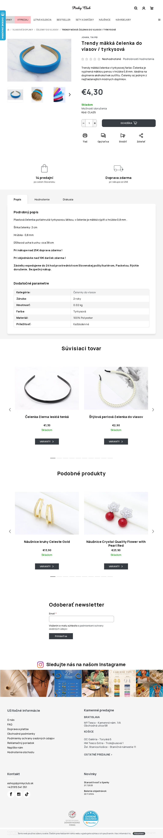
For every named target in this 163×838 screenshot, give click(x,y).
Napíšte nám (15, 747)
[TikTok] (26, 794)
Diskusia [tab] (68, 199)
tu (130, 833)
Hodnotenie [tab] (42, 199)
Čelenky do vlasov (84, 292)
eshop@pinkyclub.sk (20, 783)
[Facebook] (11, 794)
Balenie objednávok (95, 791)
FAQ (9, 724)
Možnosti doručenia (94, 108)
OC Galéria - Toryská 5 (97, 739)
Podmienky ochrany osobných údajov (30, 738)
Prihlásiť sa (61, 636)
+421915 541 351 (17, 787)
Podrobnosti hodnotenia (138, 59)
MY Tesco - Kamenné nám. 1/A (102, 722)
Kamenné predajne (99, 710)
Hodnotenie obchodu (20, 752)
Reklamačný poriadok (20, 743)
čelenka (30, 219)
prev (9, 409)
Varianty (45, 441)
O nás (10, 720)
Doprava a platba (17, 729)
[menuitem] (7, 19)
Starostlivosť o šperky (96, 782)
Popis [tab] (17, 199)
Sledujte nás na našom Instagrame (86, 664)
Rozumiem (139, 833)
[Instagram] (18, 794)
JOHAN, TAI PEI (90, 37)
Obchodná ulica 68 (96, 725)
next (153, 409)
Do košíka (126, 123)
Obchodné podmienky (21, 733)
